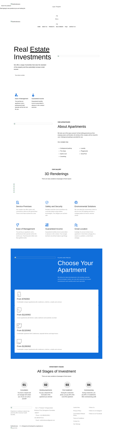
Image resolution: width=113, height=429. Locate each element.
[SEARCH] (111, 5)
